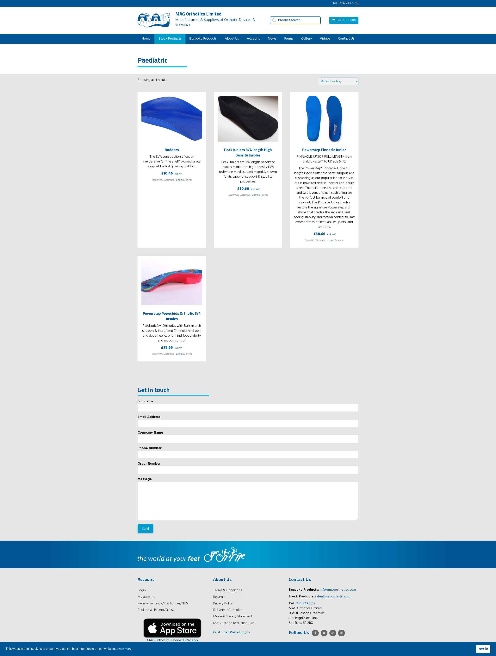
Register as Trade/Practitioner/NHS (163, 603)
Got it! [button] (483, 649)
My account (146, 597)
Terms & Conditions (227, 590)
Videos (325, 38)
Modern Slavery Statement (232, 616)
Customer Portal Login (231, 632)
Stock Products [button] (169, 38)
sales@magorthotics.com (333, 596)
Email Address (149, 417)
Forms (288, 38)
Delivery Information (228, 610)
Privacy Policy (223, 603)
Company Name (150, 433)
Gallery (306, 38)
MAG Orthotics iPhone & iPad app (172, 640)
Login (179, 180)
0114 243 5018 (348, 3)
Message (145, 479)
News (272, 38)
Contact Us (346, 38)
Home (146, 38)
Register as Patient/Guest (156, 610)
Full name (145, 401)
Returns (218, 597)
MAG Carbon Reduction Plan (234, 623)
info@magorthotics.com (338, 590)
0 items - (345, 20)
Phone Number (150, 448)
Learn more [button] (124, 649)
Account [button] (253, 38)
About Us (232, 38)
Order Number (149, 464)
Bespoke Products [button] (203, 38)
